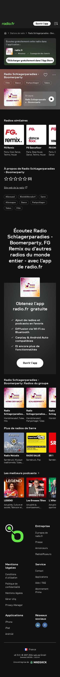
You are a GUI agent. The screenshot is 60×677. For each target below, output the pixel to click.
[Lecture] (51, 99)
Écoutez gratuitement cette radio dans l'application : (26, 43)
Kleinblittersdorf (27, 197)
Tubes (47, 83)
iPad (7, 628)
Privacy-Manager (14, 605)
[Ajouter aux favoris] (45, 74)
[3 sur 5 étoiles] (15, 179)
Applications (41, 577)
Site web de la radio (14, 188)
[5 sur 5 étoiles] (24, 179)
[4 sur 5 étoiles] (20, 179)
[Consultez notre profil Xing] (45, 625)
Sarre (43, 197)
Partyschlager (32, 83)
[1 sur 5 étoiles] (6, 179)
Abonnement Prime (41, 590)
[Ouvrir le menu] (56, 24)
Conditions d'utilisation (11, 576)
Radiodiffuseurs (43, 554)
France (32, 649)
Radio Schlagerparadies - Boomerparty (35, 101)
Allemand (10, 197)
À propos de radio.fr (41, 534)
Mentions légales (14, 593)
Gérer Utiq (10, 599)
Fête (8, 83)
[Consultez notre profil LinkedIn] (37, 625)
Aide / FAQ (40, 583)
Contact (39, 571)
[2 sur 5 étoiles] (10, 179)
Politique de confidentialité (12, 585)
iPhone (8, 622)
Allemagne (11, 203)
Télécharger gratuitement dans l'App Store (30, 60)
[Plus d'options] (54, 75)
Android (9, 634)
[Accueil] (5, 33)
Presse (38, 542)
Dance (18, 83)
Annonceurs (41, 548)
